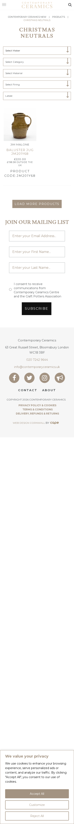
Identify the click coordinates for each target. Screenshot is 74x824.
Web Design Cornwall (29, 422)
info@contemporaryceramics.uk (37, 367)
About (49, 390)
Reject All (37, 816)
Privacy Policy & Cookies (37, 405)
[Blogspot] (60, 378)
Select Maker (12, 50)
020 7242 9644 (37, 360)
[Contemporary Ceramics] (37, 5)
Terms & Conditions (37, 409)
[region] (37, 787)
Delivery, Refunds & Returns (37, 413)
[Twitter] (29, 378)
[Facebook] (14, 378)
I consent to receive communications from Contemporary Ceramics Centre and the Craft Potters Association (37, 290)
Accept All (37, 794)
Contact (27, 390)
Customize (37, 805)
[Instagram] (44, 378)
